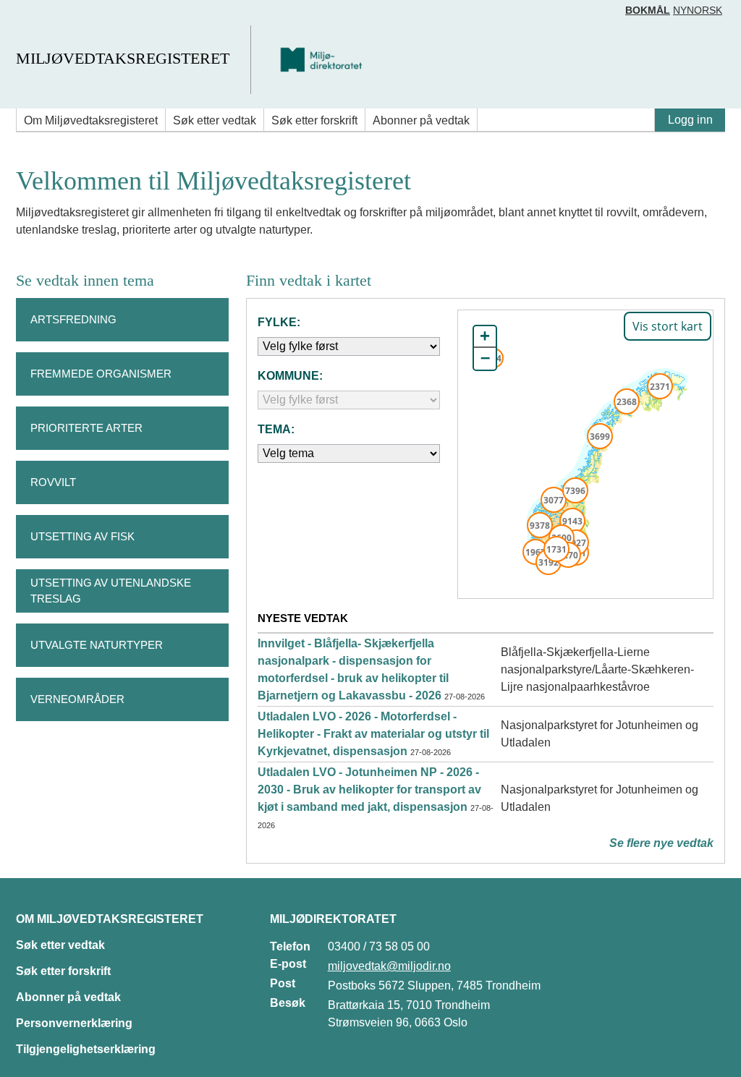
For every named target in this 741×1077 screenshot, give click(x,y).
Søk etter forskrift (314, 120)
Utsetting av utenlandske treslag (110, 590)
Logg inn (690, 120)
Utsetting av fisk (82, 536)
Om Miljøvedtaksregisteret (91, 120)
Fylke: (279, 322)
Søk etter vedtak (214, 120)
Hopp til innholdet (57, 17)
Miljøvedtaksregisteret (122, 58)
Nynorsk (697, 10)
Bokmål (647, 10)
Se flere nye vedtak (661, 843)
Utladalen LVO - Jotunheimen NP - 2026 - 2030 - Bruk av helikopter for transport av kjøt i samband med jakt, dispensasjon (369, 789)
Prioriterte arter (86, 428)
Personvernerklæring (74, 1023)
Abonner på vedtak (421, 120)
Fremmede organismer (101, 373)
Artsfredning (73, 319)
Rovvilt (53, 482)
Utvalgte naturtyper (96, 645)
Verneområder (77, 699)
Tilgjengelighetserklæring (86, 1049)
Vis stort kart (667, 326)
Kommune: (290, 376)
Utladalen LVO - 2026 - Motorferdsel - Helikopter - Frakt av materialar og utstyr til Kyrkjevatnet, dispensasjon (373, 733)
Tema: (276, 429)
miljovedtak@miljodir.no (389, 966)
